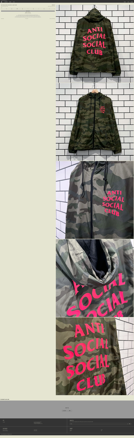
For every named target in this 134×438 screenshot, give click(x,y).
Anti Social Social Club (4, 6)
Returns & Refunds (5, 429)
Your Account (35, 429)
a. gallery (64, 410)
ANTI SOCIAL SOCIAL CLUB (51, 6)
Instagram (71, 429)
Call (101, 430)
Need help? (2, 18)
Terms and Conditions (5, 430)
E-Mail (70, 430)
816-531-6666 (26, 18)
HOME (69, 410)
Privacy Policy (35, 430)
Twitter (102, 429)
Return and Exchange (52, 18)
